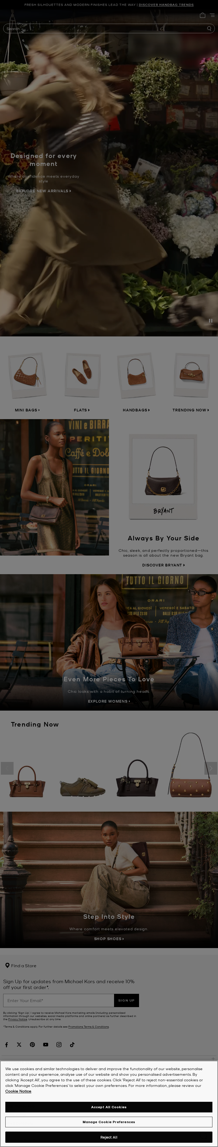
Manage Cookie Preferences (109, 1122)
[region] (109, 1104)
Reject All (108, 1137)
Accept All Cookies (109, 1107)
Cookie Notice (18, 1090)
